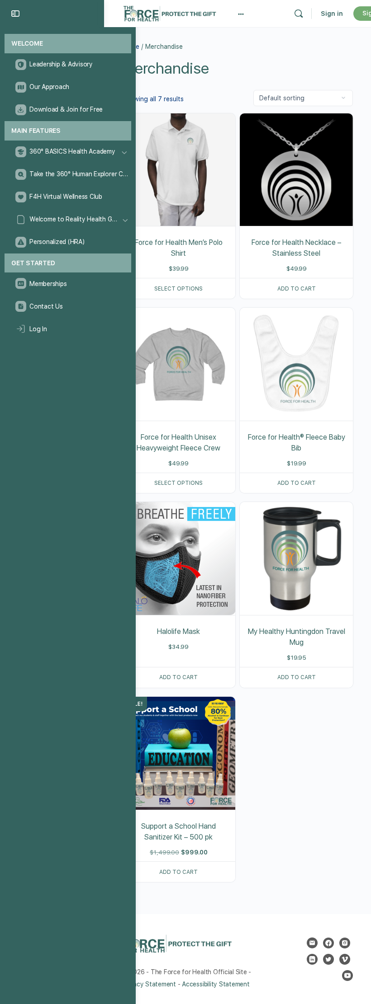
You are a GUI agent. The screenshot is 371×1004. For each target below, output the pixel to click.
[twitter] (328, 959)
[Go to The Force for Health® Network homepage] (169, 12)
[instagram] (344, 943)
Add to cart (296, 289)
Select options (178, 289)
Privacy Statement (149, 984)
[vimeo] (344, 959)
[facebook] (328, 943)
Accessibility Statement (215, 984)
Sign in (332, 13)
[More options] (241, 13)
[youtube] (347, 975)
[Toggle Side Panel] (15, 13)
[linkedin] (312, 959)
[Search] (299, 13)
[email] (312, 943)
